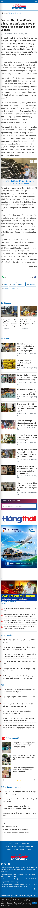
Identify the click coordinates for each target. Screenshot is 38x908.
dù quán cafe (6, 823)
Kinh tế (16, 843)
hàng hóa (15, 289)
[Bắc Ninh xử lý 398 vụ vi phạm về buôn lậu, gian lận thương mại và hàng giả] (8, 394)
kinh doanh (31, 284)
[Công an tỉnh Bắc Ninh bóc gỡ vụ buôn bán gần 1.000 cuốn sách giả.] (8, 440)
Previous (3, 780)
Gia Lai (5, 284)
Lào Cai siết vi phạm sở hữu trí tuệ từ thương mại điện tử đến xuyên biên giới (27, 423)
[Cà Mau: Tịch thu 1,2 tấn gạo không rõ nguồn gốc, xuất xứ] (8, 365)
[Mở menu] (2, 1)
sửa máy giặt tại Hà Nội (13, 829)
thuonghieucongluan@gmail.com (14, 879)
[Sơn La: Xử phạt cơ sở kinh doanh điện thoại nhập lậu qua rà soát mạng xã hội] (8, 380)
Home (5, 13)
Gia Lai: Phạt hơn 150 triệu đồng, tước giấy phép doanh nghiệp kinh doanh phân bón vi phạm (18, 25)
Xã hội (3, 685)
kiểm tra (21, 284)
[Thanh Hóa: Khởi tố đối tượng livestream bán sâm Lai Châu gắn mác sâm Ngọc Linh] (8, 410)
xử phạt (13, 284)
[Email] (9, 864)
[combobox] (19, 506)
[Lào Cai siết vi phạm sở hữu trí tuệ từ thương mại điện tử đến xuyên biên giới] (8, 425)
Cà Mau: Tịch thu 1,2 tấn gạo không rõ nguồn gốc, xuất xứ (26, 363)
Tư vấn (15, 850)
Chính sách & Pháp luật (26, 846)
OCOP (9, 850)
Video (3, 578)
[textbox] (19, 506)
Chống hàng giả (12, 738)
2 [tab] (20, 780)
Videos (28, 850)
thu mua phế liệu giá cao (18, 833)
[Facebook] (2, 864)
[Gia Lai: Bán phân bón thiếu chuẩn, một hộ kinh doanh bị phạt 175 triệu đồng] (28, 311)
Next (35, 780)
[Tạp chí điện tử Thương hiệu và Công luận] (19, 857)
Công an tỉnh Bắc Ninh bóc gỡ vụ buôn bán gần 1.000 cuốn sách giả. (27, 437)
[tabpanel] (19, 760)
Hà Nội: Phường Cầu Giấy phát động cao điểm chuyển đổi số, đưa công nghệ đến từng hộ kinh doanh (18, 728)
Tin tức (10, 843)
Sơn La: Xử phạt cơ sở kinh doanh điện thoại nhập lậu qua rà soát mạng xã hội (27, 377)
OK (34, 903)
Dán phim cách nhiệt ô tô (9, 826)
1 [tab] (18, 780)
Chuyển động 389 (15, 13)
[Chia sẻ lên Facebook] (35, 277)
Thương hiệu (25, 843)
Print (5, 277)
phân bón (6, 289)
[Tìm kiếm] (36, 1)
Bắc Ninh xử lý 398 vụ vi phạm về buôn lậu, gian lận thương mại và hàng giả (27, 392)
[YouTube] (5, 864)
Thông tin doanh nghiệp (10, 787)
